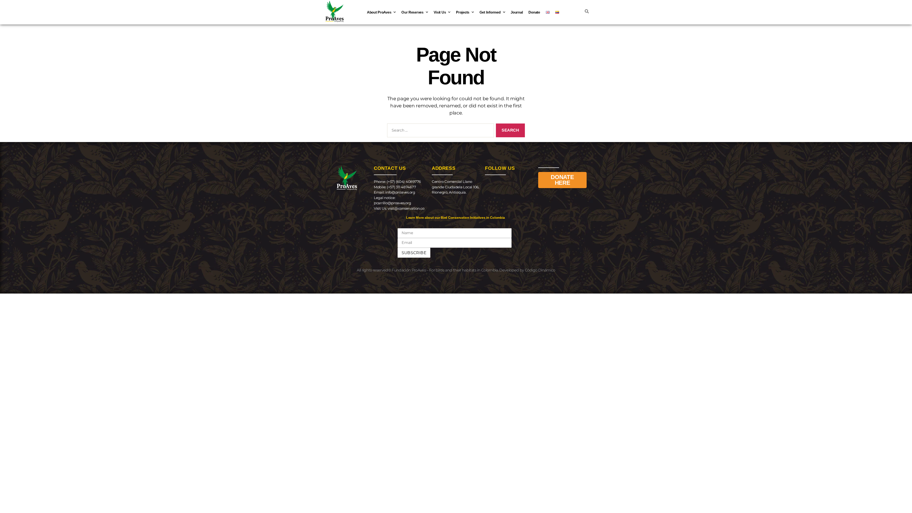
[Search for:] (439, 131)
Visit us (440, 12)
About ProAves (379, 12)
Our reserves (412, 12)
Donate (534, 12)
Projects (462, 12)
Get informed (490, 12)
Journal (517, 12)
